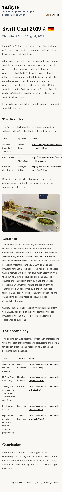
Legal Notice (16, 482)
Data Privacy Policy (33, 482)
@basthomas (20, 260)
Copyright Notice (52, 482)
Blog (48, 14)
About (55, 14)
